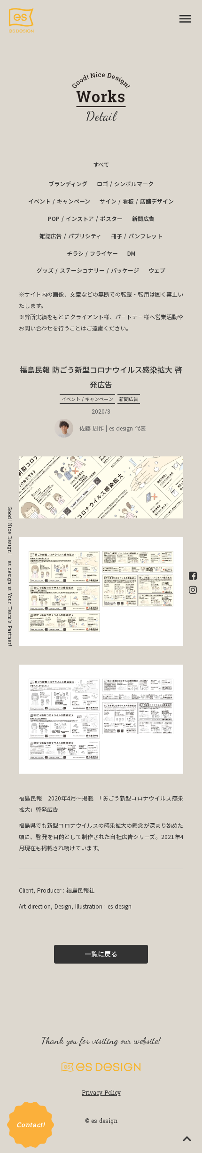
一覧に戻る (101, 953)
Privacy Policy (101, 1092)
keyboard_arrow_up (186, 1138)
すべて (101, 164)
